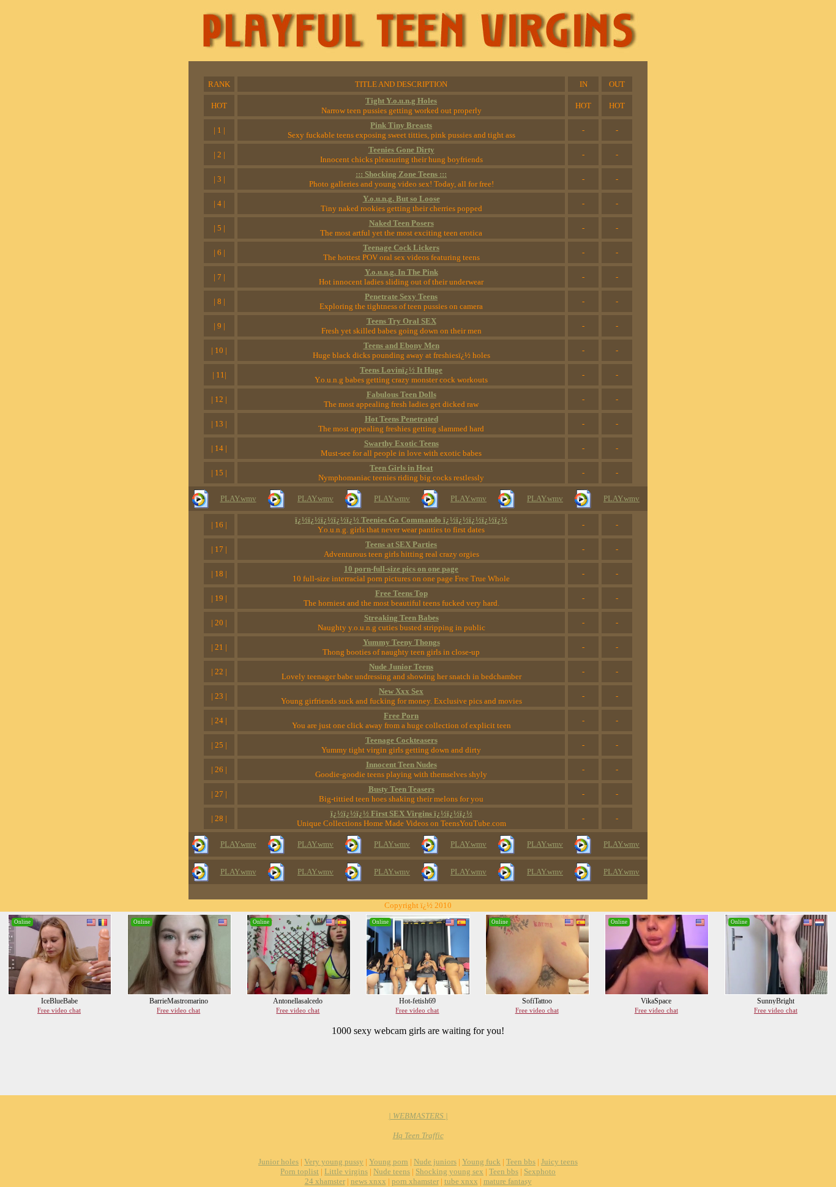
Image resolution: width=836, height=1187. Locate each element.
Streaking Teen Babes (401, 617)
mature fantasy (507, 1181)
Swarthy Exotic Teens (401, 443)
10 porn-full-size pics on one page (401, 568)
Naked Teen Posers (401, 223)
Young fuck (481, 1161)
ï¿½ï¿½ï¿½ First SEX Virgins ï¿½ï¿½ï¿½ (401, 813)
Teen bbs (521, 1161)
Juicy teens (559, 1161)
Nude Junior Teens (401, 666)
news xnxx (368, 1181)
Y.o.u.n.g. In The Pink (401, 272)
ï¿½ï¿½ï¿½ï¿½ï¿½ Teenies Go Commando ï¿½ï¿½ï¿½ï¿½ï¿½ (401, 519)
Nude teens (391, 1171)
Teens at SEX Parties (401, 544)
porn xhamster (415, 1181)
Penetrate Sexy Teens (401, 296)
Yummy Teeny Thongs (401, 642)
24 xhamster (325, 1181)
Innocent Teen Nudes (401, 764)
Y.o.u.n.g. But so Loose (401, 198)
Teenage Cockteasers (401, 740)
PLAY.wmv (238, 498)
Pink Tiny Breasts (401, 125)
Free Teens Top (401, 593)
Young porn (388, 1161)
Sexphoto (540, 1171)
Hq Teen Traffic (418, 1135)
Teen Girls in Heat (401, 467)
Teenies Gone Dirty (401, 149)
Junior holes (278, 1161)
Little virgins (346, 1171)
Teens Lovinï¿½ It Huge (401, 369)
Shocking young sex (449, 1171)
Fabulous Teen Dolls (401, 394)
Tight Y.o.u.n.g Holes (401, 100)
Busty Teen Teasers (401, 789)
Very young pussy (334, 1161)
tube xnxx (461, 1181)
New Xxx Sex (401, 691)
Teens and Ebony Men (401, 345)
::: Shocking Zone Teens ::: (401, 174)
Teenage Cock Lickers (401, 247)
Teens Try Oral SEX (401, 321)
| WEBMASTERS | (418, 1115)
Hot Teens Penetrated (401, 418)
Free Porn (401, 715)
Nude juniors (435, 1161)
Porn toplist (299, 1171)
